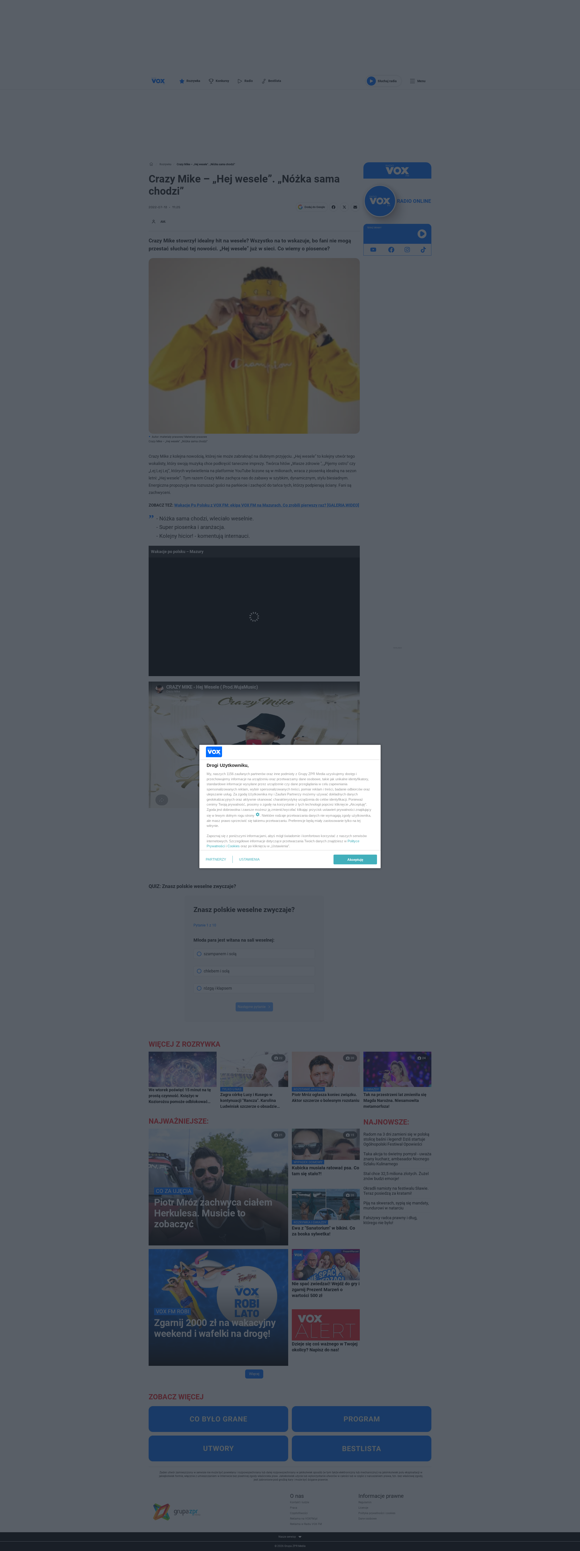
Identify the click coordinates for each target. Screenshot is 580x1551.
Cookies (233, 846)
